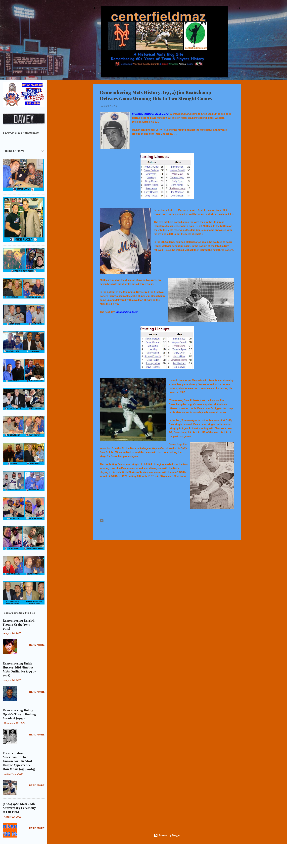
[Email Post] (102, 521)
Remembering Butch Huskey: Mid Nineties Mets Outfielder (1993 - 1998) (19, 669)
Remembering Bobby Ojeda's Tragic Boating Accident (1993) (19, 714)
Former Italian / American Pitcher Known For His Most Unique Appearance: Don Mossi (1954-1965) (19, 761)
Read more (37, 644)
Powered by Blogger (169, 835)
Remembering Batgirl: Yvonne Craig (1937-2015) (19, 624)
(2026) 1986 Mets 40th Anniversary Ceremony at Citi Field (19, 808)
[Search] (239, 9)
